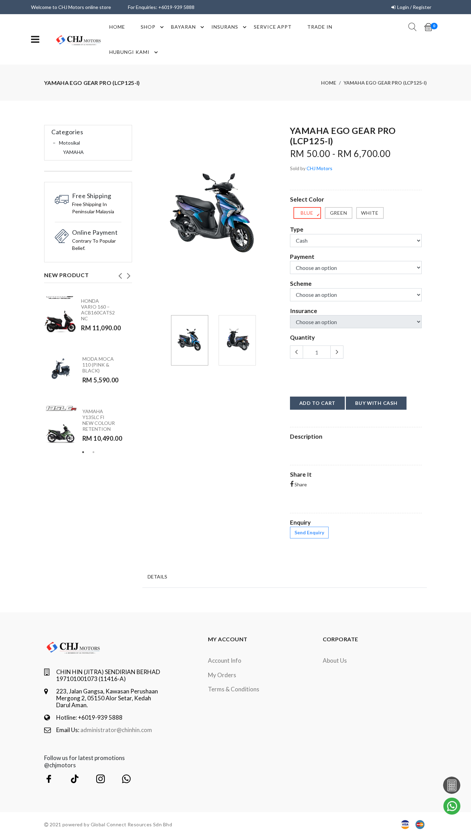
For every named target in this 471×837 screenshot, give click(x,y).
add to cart (317, 403)
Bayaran (183, 27)
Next (128, 273)
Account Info (224, 660)
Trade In (319, 27)
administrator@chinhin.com (116, 729)
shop (148, 27)
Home (117, 27)
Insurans (224, 27)
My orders (222, 675)
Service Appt (273, 27)
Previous (120, 273)
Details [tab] (157, 577)
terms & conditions (233, 689)
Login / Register (414, 7)
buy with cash (376, 403)
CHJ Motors (319, 168)
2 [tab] (93, 452)
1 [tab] (83, 452)
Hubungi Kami (129, 52)
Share (300, 484)
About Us (335, 660)
